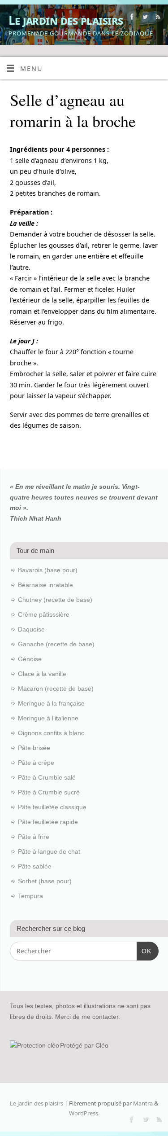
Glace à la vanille (42, 673)
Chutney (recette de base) (55, 599)
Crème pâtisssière (43, 614)
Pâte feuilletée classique (52, 807)
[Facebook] (131, 18)
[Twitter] (144, 18)
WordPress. (84, 1113)
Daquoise (31, 629)
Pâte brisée (34, 747)
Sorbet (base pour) (45, 881)
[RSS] (157, 18)
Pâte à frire (33, 836)
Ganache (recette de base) (56, 644)
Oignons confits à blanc (51, 733)
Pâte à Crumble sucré (49, 792)
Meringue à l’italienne (48, 718)
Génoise (30, 658)
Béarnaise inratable (45, 584)
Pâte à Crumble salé (47, 777)
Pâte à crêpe (36, 762)
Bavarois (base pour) (48, 570)
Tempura (30, 895)
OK (144, 951)
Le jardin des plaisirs (66, 20)
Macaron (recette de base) (56, 688)
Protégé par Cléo (84, 1045)
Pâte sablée (35, 866)
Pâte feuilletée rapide (48, 821)
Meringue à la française (51, 703)
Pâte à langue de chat (49, 851)
